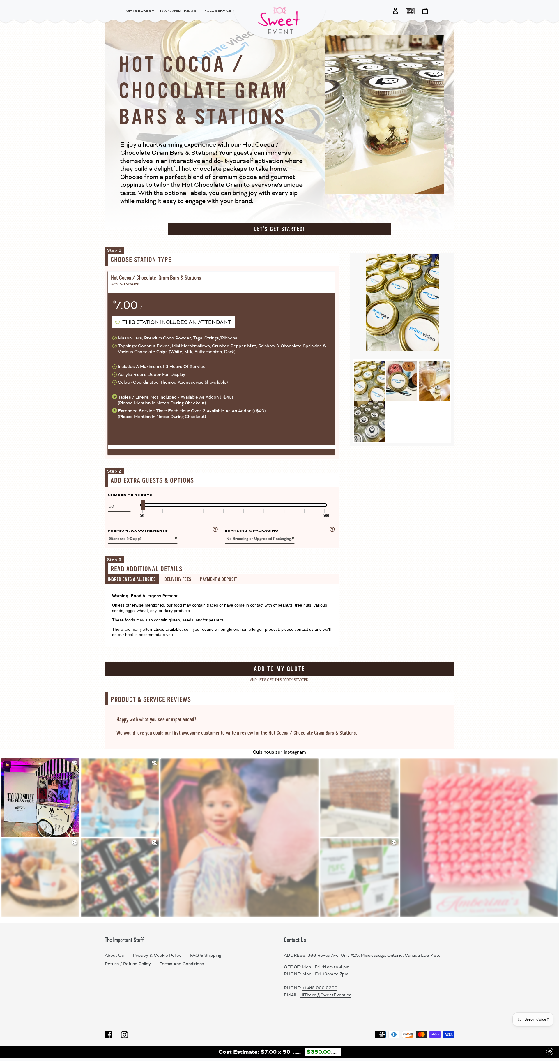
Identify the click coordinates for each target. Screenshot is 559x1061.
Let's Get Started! (279, 229)
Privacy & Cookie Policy (157, 955)
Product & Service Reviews (151, 700)
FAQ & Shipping (205, 955)
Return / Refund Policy (128, 963)
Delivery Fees (177, 579)
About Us (114, 955)
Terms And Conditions (182, 963)
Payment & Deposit (218, 579)
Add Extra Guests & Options (152, 480)
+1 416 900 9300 (319, 987)
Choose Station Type (141, 260)
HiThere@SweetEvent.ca (325, 994)
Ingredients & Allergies (132, 579)
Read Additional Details (147, 569)
